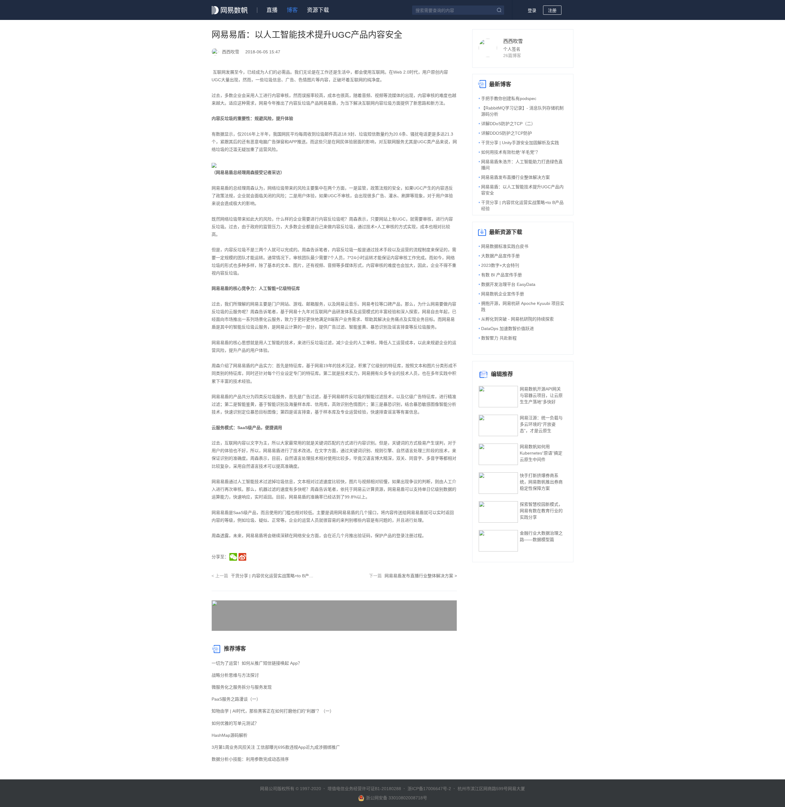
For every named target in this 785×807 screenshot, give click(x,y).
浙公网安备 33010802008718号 (396, 797)
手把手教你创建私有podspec (508, 98)
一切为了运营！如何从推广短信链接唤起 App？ (257, 663)
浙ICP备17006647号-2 (429, 788)
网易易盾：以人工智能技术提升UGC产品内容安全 (522, 189)
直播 (272, 10)
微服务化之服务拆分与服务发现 (242, 687)
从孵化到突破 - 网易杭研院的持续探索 (517, 319)
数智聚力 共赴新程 (499, 338)
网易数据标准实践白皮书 (504, 246)
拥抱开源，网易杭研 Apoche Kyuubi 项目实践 (522, 306)
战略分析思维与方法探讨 (235, 675)
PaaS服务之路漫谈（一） (236, 699)
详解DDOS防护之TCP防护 (506, 133)
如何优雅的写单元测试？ (235, 723)
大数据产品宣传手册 (500, 255)
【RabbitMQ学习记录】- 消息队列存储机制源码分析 (522, 111)
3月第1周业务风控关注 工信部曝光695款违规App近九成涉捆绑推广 (276, 747)
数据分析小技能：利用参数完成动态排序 (250, 759)
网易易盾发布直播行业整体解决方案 (515, 177)
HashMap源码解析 (229, 735)
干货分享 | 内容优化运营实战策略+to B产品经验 (522, 205)
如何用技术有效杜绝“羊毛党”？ (510, 152)
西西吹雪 (513, 41)
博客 (292, 10)
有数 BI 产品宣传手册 (501, 274)
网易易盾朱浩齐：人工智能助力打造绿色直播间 (522, 164)
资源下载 (318, 10)
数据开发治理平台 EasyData (508, 284)
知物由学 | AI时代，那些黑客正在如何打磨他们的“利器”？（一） (273, 711)
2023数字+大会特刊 (500, 265)
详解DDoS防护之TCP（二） (508, 123)
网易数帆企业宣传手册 (502, 293)
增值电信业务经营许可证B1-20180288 (364, 788)
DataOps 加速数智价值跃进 (507, 328)
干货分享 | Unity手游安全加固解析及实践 (520, 142)
